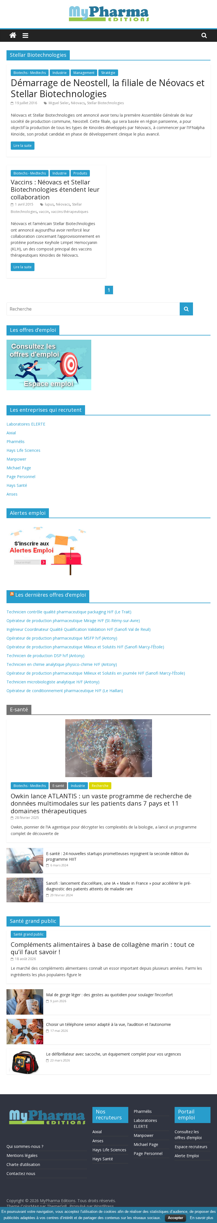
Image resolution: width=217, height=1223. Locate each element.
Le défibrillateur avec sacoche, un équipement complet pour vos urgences (113, 1054)
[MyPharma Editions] (12, 35)
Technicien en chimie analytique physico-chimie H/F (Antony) (61, 664)
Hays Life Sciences (23, 450)
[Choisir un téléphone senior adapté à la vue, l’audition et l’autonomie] (24, 1021)
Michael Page (18, 467)
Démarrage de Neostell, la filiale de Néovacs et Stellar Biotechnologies (108, 88)
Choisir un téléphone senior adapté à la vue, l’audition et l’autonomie (108, 1024)
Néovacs (78, 103)
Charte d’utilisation (23, 1164)
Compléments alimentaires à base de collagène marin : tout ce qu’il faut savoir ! (102, 948)
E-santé (58, 785)
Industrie (60, 72)
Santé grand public (29, 934)
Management (83, 72)
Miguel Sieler (59, 103)
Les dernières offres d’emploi (50, 594)
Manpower (16, 459)
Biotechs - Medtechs (30, 72)
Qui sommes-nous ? (24, 1146)
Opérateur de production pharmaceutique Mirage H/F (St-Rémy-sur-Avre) (73, 620)
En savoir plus (201, 1218)
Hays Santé (16, 485)
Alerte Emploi (187, 1155)
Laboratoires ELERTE (25, 424)
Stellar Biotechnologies (105, 103)
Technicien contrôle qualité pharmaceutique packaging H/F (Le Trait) (68, 611)
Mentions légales (22, 1155)
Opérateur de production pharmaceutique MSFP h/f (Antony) (61, 638)
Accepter (175, 1218)
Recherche (100, 785)
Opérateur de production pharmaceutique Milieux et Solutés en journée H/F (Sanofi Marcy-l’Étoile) (95, 673)
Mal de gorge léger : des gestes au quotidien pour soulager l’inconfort (109, 994)
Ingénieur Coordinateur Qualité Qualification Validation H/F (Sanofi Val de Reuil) (78, 629)
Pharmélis (15, 441)
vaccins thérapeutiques (69, 211)
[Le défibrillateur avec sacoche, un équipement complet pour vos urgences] (24, 1051)
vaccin (44, 211)
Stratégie (108, 72)
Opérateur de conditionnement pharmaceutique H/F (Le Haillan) (64, 690)
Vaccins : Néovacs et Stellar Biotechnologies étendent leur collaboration (55, 189)
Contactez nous (20, 1173)
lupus (49, 204)
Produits (80, 173)
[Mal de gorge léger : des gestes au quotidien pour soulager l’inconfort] (24, 992)
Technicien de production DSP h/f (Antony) (45, 655)
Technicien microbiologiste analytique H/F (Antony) (52, 681)
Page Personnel (20, 476)
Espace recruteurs (191, 1146)
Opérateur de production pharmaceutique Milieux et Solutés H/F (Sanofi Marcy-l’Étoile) (85, 646)
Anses (12, 494)
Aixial (11, 432)
